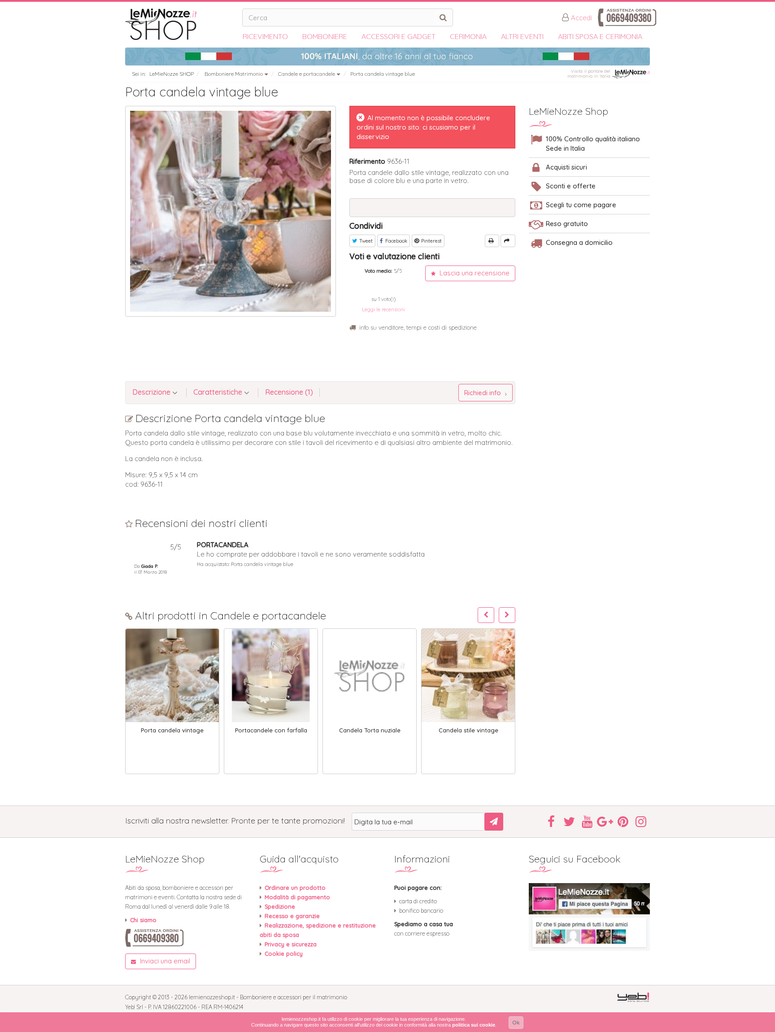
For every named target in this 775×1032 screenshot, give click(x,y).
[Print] (492, 241)
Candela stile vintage (468, 730)
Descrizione (152, 392)
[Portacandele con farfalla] (271, 675)
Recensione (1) (289, 392)
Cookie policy (284, 953)
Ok (516, 1022)
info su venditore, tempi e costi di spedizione (418, 327)
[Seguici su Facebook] (589, 917)
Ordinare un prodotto (295, 887)
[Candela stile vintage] (468, 675)
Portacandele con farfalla (271, 730)
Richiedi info (483, 392)
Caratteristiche (218, 392)
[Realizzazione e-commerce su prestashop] (633, 997)
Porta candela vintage (172, 730)
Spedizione (280, 906)
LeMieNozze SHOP (171, 73)
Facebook (395, 241)
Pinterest (431, 241)
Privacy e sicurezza (291, 944)
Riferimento (367, 161)
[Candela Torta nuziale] (369, 675)
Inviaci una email (164, 961)
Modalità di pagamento (297, 897)
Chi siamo (143, 919)
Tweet (365, 241)
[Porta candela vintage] (172, 675)
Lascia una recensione (473, 273)
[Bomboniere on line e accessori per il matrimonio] (180, 24)
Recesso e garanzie (292, 915)
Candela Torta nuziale (370, 730)
